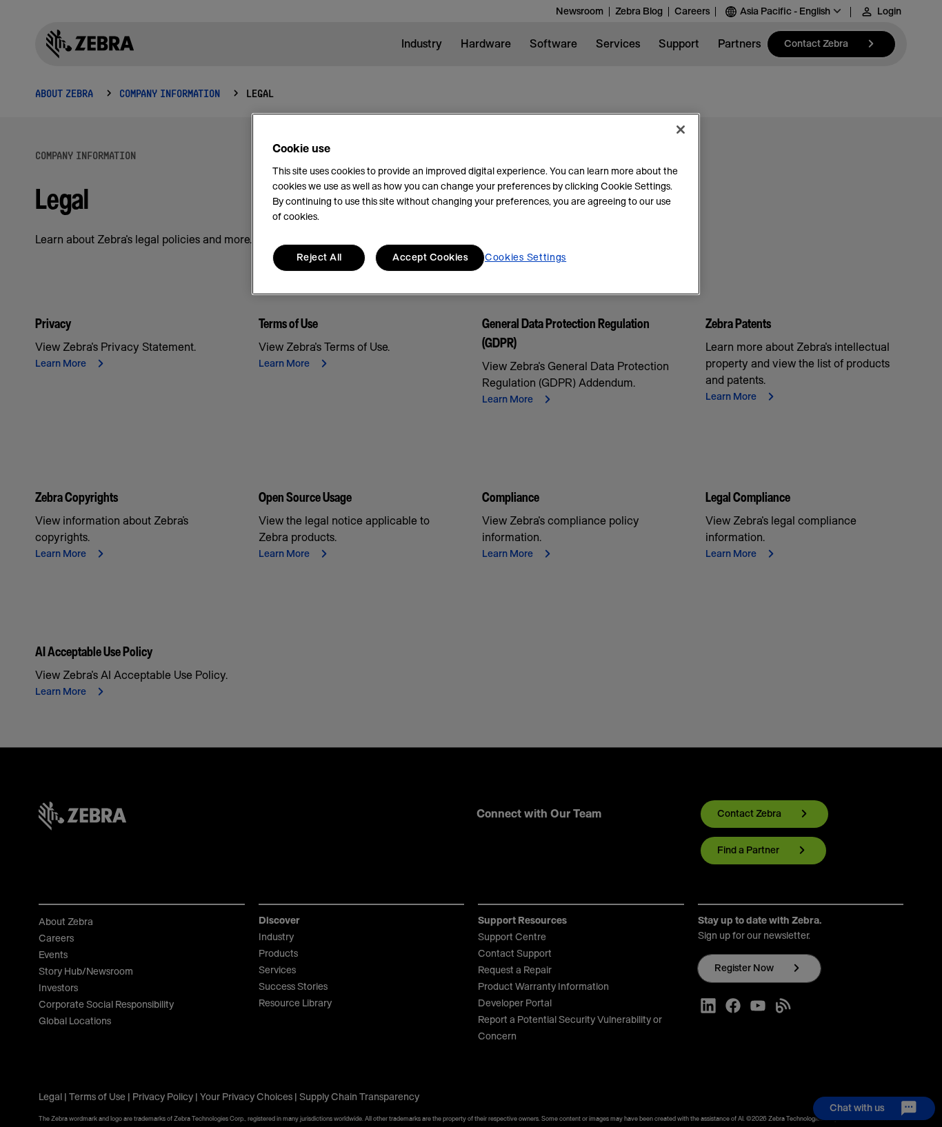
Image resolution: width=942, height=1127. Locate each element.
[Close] (680, 129)
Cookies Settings (525, 258)
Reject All (319, 258)
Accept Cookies (430, 258)
